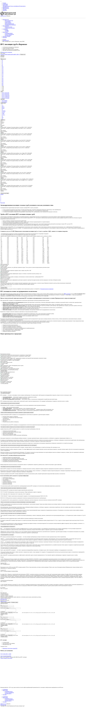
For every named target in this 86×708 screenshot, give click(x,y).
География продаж (6, 6)
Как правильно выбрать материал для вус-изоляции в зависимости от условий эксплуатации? (18, 426)
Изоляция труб (6, 7)
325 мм (7, 54)
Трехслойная (4, 101)
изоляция (67, 293)
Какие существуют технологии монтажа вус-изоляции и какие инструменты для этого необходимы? (18, 445)
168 (3, 72)
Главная (4, 2)
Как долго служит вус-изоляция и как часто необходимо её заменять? (13, 513)
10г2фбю (4, 110)
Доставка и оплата (6, 36)
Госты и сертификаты (14, 6)
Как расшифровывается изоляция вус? (8, 526)
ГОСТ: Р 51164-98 (5, 98)
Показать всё (22, 54)
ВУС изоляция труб (9, 20)
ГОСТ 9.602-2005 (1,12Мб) (5, 653)
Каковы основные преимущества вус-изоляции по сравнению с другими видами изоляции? (17, 412)
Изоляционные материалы (10, 24)
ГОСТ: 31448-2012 (6, 96)
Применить (3, 119)
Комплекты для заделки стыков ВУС (10, 648)
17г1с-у (3, 114)
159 (3, 70)
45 (2, 118)
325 (3, 76)
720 (3, 82)
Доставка (4, 9)
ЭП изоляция (7, 21)
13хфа (3, 113)
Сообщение (2, 611)
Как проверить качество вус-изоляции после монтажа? (10, 466)
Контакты (5, 10)
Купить (2, 132)
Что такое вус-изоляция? (5, 393)
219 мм (1, 54)
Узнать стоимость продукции (6, 658)
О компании (5, 3)
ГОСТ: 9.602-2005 (5, 92)
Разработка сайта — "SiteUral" (6, 706)
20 (2, 116)
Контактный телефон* (4, 608)
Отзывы (6, 30)
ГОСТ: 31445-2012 (6, 95)
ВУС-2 (16, 54)
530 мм (13, 54)
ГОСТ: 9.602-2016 (5, 94)
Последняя (2, 202)
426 (3, 78)
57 (2, 63)
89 (2, 65)
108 (3, 66)
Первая (1, 194)
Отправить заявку (14, 602)
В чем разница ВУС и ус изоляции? (7, 534)
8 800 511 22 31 (3, 15)
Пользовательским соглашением (46, 288)
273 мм (4, 54)
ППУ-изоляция (8, 22)
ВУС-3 (18, 54)
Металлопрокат (6, 8)
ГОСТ (2, 91)
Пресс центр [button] (5, 5)
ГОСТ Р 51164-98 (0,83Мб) (5, 656)
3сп (3, 105)
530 (3, 79)
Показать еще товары (5, 193)
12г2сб (3, 112)
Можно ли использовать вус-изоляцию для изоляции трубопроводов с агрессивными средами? (18, 502)
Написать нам (3, 704)
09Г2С (3, 107)
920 (3, 85)
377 (3, 77)
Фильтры (2, 55)
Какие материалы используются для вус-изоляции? (10, 403)
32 (2, 61)
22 (2, 60)
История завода (22, 6)
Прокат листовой (8, 26)
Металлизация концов (9, 23)
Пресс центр (5, 32)
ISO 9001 (7, 31)
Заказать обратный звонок (5, 602)
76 (2, 64)
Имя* (1, 605)
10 (2, 109)
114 (2, 68)
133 (3, 69)
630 (3, 81)
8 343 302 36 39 (3, 599)
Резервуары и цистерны (10, 27)
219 (3, 73)
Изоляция (2, 99)
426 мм (10, 54)
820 (3, 83)
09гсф (3, 108)
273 (3, 74)
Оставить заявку (4, 287)
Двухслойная (4, 100)
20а (2, 117)
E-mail (1, 606)
